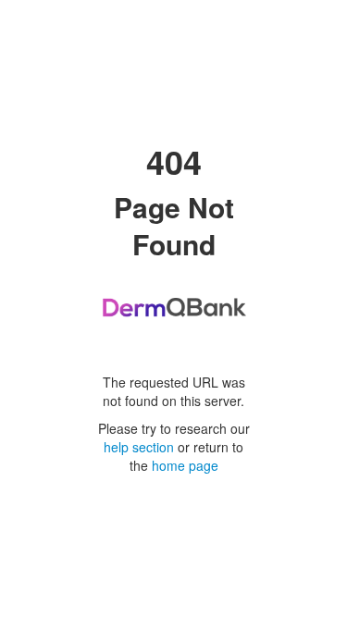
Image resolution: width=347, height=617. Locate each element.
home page (185, 465)
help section (139, 447)
